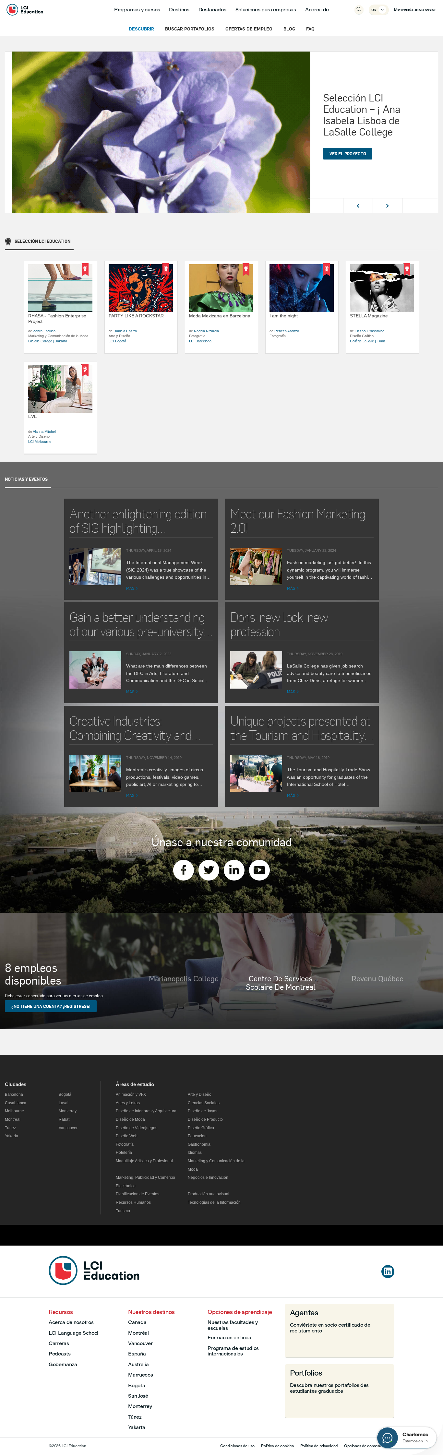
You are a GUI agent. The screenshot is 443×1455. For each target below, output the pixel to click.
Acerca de (317, 9)
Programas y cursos (137, 9)
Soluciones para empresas (265, 9)
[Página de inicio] (94, 1283)
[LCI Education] (25, 9)
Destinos (179, 9)
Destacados (212, 9)
